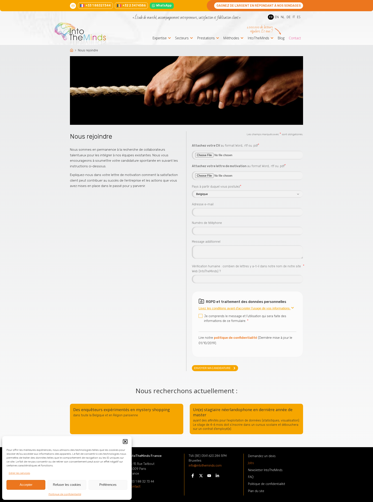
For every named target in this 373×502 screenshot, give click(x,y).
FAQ (251, 477)
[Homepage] (72, 50)
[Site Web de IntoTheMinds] (88, 33)
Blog (281, 38)
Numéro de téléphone (207, 223)
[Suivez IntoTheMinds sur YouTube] (209, 476)
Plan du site (256, 491)
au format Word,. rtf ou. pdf (225, 145)
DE (289, 17)
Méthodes (231, 38)
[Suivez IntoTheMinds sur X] (201, 476)
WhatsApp (164, 5)
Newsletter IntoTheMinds (265, 470)
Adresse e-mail (202, 204)
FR (271, 17)
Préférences (108, 484)
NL (282, 17)
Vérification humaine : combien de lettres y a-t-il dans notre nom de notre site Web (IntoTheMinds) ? (247, 268)
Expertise (159, 38)
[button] (125, 441)
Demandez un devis (262, 456)
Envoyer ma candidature (212, 368)
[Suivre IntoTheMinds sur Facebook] (193, 476)
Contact (295, 38)
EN (277, 17)
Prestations (206, 38)
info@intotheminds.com (205, 465)
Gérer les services (19, 473)
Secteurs (182, 38)
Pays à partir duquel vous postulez (216, 186)
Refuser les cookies (67, 484)
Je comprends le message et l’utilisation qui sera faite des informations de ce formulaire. (245, 318)
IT (294, 17)
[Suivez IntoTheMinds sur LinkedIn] (217, 476)
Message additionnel (206, 242)
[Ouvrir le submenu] (169, 38)
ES (298, 17)
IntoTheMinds (258, 38)
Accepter (26, 484)
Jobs (251, 463)
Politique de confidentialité (65, 494)
